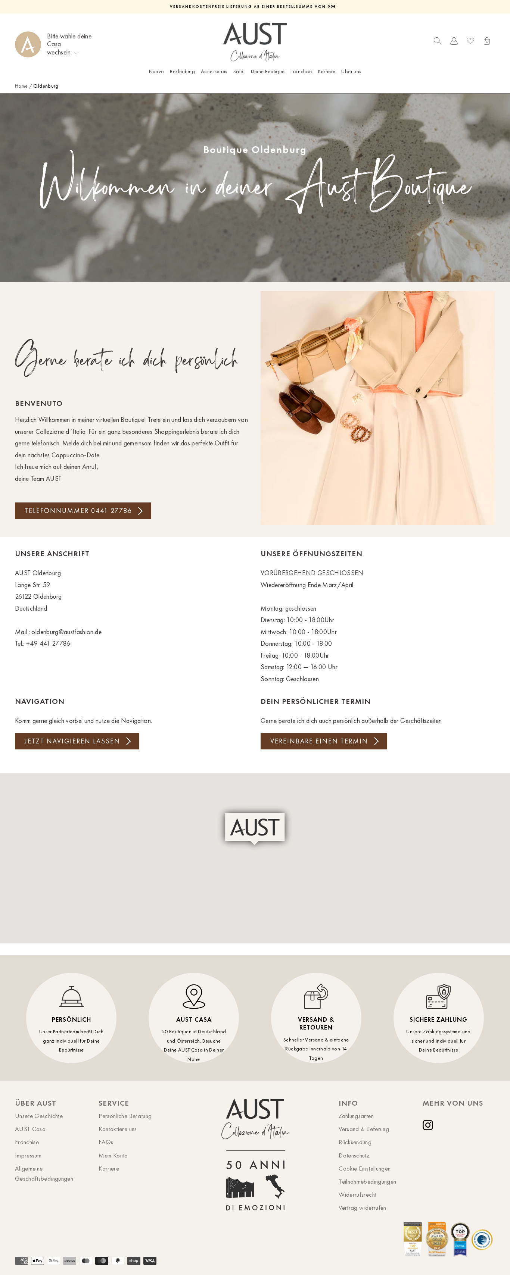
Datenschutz (354, 1155)
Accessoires (214, 71)
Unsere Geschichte (39, 1115)
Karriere (327, 71)
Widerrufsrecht (357, 1194)
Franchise (301, 71)
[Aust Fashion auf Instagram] (429, 1125)
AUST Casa (30, 1129)
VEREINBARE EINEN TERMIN (319, 741)
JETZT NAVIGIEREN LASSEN (72, 741)
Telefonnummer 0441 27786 (78, 511)
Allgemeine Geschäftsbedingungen (44, 1173)
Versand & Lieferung (364, 1129)
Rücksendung (355, 1142)
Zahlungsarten (356, 1115)
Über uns (351, 71)
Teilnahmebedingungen (367, 1181)
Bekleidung (182, 71)
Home (21, 86)
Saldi (239, 71)
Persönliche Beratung (125, 1115)
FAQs (106, 1142)
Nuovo (156, 71)
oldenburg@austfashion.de (66, 632)
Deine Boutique (268, 71)
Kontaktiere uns (118, 1129)
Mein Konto (113, 1155)
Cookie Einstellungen (365, 1168)
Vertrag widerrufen (362, 1207)
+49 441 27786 (48, 643)
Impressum (28, 1155)
